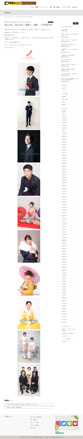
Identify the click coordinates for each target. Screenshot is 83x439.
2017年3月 (64, 319)
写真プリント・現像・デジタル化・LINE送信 (69, 330)
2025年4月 (64, 125)
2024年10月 (64, 139)
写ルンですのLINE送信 (66, 59)
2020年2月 (64, 259)
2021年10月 (64, 207)
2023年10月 (64, 158)
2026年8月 (64, 111)
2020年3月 (64, 256)
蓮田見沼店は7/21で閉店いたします (68, 44)
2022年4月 (64, 191)
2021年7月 (64, 215)
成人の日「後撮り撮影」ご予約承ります (69, 73)
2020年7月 (64, 245)
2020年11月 (64, 237)
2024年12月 (64, 133)
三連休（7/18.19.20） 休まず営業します (69, 40)
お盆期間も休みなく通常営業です (68, 55)
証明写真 (64, 104)
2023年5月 (64, 166)
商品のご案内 (64, 99)
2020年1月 (64, 262)
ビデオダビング (65, 336)
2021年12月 (64, 201)
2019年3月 (64, 289)
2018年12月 (64, 297)
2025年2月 (64, 128)
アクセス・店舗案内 (34, 425)
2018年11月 (64, 300)
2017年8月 (64, 314)
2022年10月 (64, 177)
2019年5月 (64, 284)
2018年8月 (64, 308)
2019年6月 (64, 281)
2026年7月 (64, 114)
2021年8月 (64, 212)
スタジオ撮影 (64, 93)
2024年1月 (64, 152)
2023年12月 (64, 155)
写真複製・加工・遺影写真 (67, 333)
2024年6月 (64, 150)
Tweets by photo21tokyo (66, 26)
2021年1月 (64, 232)
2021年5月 (64, 221)
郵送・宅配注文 (33, 419)
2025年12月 (64, 117)
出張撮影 (64, 96)
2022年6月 (64, 188)
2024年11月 (64, 136)
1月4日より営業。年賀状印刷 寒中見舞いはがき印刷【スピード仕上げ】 (22, 404)
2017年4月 (64, 316)
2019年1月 (64, 294)
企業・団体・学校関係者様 (35, 416)
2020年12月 (64, 234)
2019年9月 (64, 273)
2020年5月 (64, 251)
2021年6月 (64, 218)
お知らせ (50, 22)
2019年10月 (64, 270)
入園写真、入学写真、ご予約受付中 (68, 64)
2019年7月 (64, 278)
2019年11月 (64, 267)
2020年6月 (64, 248)
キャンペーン (64, 91)
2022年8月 (64, 182)
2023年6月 (64, 163)
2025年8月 (64, 119)
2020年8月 (64, 243)
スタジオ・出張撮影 (66, 338)
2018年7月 (64, 311)
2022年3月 (64, 193)
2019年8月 (64, 275)
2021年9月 (64, 210)
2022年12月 (64, 174)
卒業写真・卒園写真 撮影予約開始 (14, 407)
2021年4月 (64, 223)
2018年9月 (64, 305)
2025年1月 (64, 130)
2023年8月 (64, 160)
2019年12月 (64, 264)
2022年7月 (64, 185)
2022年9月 (64, 180)
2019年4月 (64, 286)
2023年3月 (64, 169)
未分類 (63, 102)
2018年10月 (64, 303)
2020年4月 (64, 253)
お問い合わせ (33, 427)
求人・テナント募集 (34, 422)
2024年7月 (64, 147)
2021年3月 (64, 226)
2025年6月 (64, 122)
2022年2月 (64, 196)
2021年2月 (64, 229)
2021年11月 (64, 204)
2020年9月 (64, 240)
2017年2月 (64, 322)
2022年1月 (64, 199)
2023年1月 (64, 171)
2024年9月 (64, 141)
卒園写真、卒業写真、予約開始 (67, 69)
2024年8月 (64, 144)
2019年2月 (64, 292)
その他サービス (65, 341)
